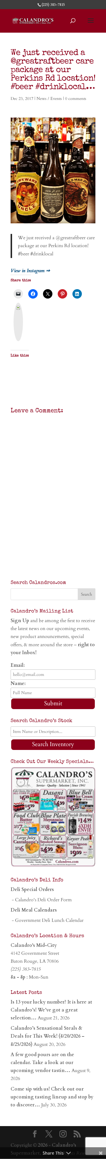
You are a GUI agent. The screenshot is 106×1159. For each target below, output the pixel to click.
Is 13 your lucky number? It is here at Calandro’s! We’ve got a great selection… (51, 1010)
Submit (53, 703)
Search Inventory (53, 744)
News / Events (49, 98)
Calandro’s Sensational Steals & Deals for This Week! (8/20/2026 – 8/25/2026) (48, 1036)
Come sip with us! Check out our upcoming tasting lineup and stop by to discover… (52, 1097)
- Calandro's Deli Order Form (41, 900)
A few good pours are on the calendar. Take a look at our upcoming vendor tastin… (42, 1062)
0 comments (75, 98)
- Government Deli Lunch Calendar (47, 920)
